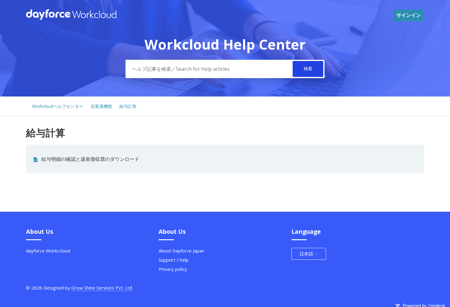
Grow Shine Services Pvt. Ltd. (102, 288)
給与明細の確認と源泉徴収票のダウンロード (90, 159)
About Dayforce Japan (181, 251)
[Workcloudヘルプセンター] (71, 18)
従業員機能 (101, 106)
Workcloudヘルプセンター (57, 106)
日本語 (306, 254)
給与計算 (128, 106)
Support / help (174, 260)
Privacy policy (173, 269)
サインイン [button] (408, 15)
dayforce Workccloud (48, 251)
